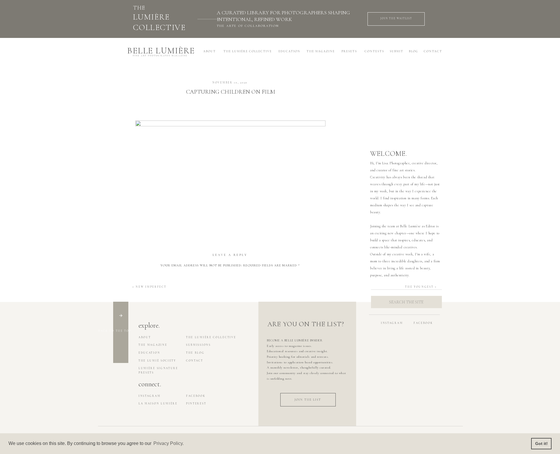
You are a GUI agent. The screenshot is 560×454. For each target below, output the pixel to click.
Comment (230, 275)
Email (230, 346)
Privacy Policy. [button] (168, 443)
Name (230, 328)
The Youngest (419, 287)
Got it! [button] (541, 443)
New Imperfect (151, 287)
